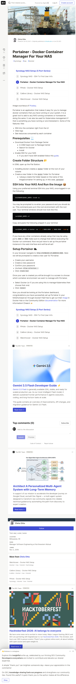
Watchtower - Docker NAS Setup (21, 563)
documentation (51, 300)
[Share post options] (4, 80)
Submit (21, 437)
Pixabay (33, 106)
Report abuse (48, 443)
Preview (31, 437)
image (65, 298)
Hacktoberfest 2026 (50, 637)
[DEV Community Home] (3, 3)
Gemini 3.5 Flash (20, 389)
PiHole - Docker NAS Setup (20, 580)
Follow (41, 528)
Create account (67, 3)
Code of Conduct (35, 443)
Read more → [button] (19, 410)
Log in (55, 3)
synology (17, 61)
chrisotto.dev (48, 41)
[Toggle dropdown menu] (69, 345)
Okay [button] (6, 680)
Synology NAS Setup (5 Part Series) (33, 71)
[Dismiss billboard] (73, 651)
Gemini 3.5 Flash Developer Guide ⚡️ (37, 385)
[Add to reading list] (4, 66)
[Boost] (4, 73)
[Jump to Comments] (4, 58)
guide (56, 156)
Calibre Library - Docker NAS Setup (22, 572)
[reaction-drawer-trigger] (4, 50)
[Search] (9, 3)
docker (31, 61)
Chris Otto (22, 39)
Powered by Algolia (41, 3)
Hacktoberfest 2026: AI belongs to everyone (35, 630)
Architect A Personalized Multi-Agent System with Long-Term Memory (37, 487)
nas (24, 61)
